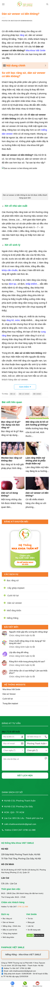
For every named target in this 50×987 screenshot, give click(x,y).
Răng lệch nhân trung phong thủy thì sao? (27, 662)
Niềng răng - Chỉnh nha (12, 926)
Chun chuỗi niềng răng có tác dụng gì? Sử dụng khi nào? (27, 642)
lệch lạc (12, 284)
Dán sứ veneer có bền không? (37, 494)
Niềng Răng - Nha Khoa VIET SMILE (23, 954)
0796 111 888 (23, 907)
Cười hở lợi (8, 699)
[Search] (47, 4)
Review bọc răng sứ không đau (11, 459)
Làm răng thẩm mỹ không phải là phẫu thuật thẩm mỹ (36, 461)
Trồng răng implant (10, 933)
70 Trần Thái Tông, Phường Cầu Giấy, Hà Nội (21, 859)
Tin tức (30, 918)
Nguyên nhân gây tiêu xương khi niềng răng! (28, 632)
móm (17, 320)
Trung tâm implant (10, 703)
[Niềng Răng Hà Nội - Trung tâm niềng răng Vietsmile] (25, 4)
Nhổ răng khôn (8, 937)
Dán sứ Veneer (9, 694)
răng (22, 35)
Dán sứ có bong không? (9, 494)
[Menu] (3, 4)
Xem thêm (24, 387)
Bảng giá (31, 922)
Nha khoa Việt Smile (11, 689)
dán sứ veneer (24, 394)
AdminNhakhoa (26, 20)
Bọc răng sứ (7, 918)
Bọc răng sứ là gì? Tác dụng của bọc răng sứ (10, 425)
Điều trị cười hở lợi (10, 930)
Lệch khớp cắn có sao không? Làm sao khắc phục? (28, 672)
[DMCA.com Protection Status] (35, 935)
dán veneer (37, 394)
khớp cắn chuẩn (9, 270)
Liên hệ (30, 926)
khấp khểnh (31, 284)
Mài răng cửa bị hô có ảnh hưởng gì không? (37, 423)
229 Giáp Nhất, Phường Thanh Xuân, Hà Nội (20, 854)
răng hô (10, 320)
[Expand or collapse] (45, 65)
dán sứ (12, 394)
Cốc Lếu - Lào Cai (9, 884)
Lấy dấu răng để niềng (18, 652)
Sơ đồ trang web (34, 930)
